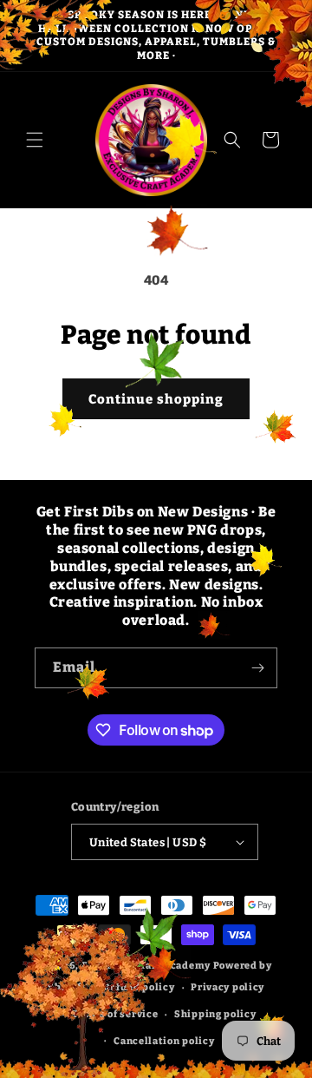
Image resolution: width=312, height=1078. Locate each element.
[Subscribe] (257, 667)
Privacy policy (227, 987)
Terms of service (115, 1014)
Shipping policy (215, 1014)
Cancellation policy (164, 1041)
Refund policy (138, 987)
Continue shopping (156, 399)
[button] (35, 140)
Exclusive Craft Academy (146, 965)
